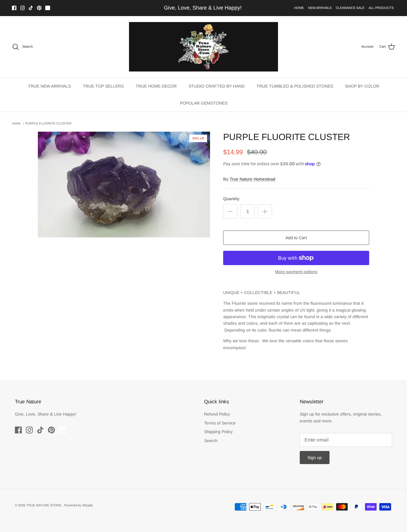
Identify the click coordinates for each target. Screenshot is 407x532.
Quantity (231, 198)
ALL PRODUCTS (381, 8)
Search (211, 440)
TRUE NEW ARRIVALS (49, 86)
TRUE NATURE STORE (44, 505)
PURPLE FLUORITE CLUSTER (48, 123)
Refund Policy (217, 414)
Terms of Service (220, 423)
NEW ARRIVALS (320, 8)
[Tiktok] (31, 8)
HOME (299, 8)
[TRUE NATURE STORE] (203, 47)
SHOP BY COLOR (362, 86)
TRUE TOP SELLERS (103, 86)
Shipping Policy (218, 431)
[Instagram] (22, 8)
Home (16, 123)
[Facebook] (14, 8)
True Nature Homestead (252, 179)
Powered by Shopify (78, 505)
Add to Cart (296, 237)
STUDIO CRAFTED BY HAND (217, 86)
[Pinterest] (39, 8)
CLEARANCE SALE (350, 8)
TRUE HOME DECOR (156, 86)
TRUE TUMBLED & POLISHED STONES (295, 86)
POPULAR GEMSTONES (203, 103)
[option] (124, 184)
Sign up (314, 457)
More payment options (296, 271)
